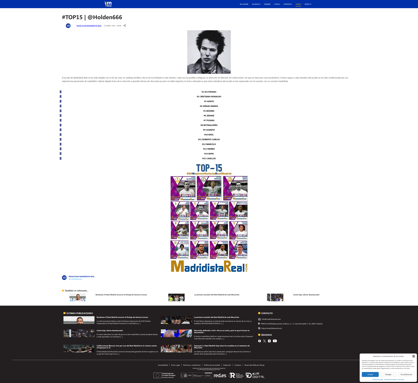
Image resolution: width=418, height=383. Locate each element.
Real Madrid (244, 4)
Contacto (237, 365)
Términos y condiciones (192, 365)
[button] (414, 356)
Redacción (227, 365)
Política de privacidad (390, 379)
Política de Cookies (377, 379)
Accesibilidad (163, 365)
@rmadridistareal (75, 279)
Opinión (298, 4)
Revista (307, 4)
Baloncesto (256, 4)
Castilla (277, 4)
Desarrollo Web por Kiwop (254, 365)
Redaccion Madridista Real (89, 25)
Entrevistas (288, 4)
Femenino (267, 4)
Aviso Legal (401, 379)
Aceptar (370, 374)
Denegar (388, 374)
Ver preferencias (406, 374)
